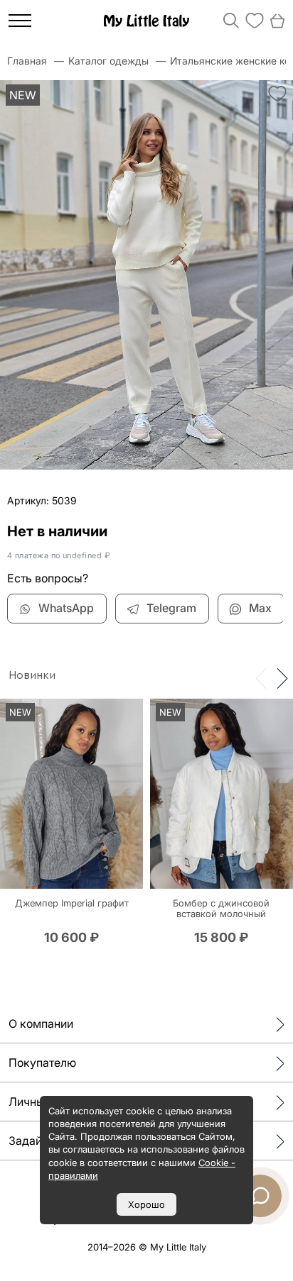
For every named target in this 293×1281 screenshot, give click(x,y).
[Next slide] (282, 677)
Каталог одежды (108, 61)
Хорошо (146, 1204)
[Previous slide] (261, 677)
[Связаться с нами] (260, 1196)
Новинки (32, 675)
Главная (27, 61)
